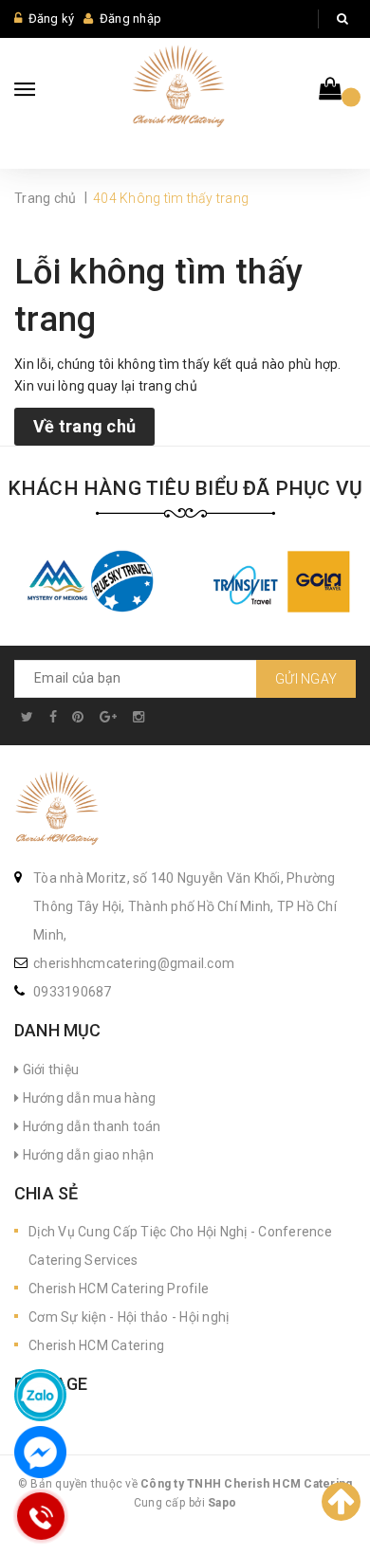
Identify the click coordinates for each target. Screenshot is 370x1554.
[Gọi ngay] (40, 1516)
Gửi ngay (306, 678)
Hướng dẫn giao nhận (86, 1154)
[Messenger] (40, 1452)
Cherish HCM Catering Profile (118, 1288)
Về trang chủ (84, 426)
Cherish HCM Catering (96, 1345)
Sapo (222, 1502)
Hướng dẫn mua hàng (87, 1098)
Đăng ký (51, 18)
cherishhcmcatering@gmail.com (133, 963)
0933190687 (72, 991)
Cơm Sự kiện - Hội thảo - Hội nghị (128, 1317)
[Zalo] (40, 1395)
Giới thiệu (49, 1069)
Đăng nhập (130, 18)
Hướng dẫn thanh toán (89, 1126)
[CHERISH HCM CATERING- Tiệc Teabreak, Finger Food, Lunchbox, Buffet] (57, 810)
